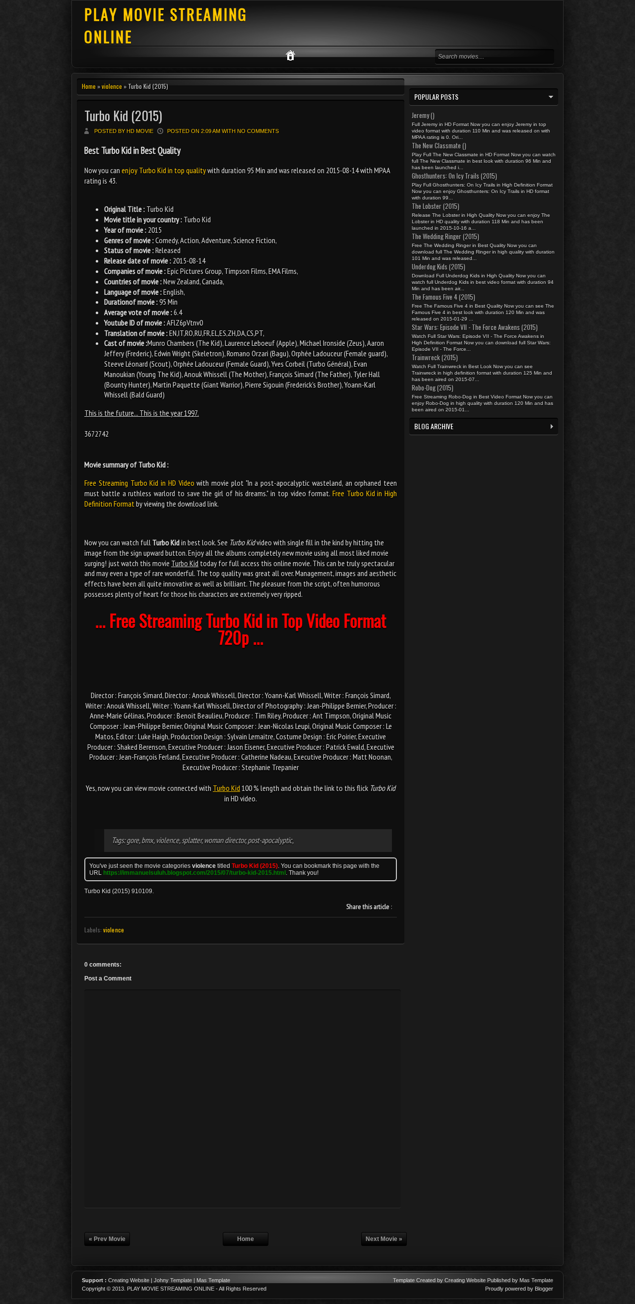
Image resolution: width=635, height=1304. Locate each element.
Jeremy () (423, 115)
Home (89, 86)
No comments (258, 131)
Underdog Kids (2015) (438, 266)
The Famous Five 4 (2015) (443, 297)
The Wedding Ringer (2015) (445, 236)
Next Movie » (384, 1239)
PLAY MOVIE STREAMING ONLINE (170, 1289)
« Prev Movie (107, 1239)
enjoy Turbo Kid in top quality (164, 170)
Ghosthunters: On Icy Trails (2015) (454, 176)
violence (112, 86)
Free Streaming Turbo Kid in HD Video (139, 483)
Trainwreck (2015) (435, 357)
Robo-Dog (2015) (432, 387)
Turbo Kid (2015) (123, 115)
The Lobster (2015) (435, 206)
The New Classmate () (439, 145)
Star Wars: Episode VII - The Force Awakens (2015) (475, 327)
